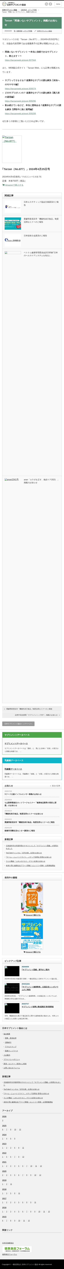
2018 (4, 1189)
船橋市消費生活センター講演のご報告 (20, 831)
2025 (4, 1126)
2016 (4, 1208)
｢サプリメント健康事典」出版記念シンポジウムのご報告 (40, 988)
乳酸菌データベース (13, 769)
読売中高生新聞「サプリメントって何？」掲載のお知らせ (36, 715)
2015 (4, 1217)
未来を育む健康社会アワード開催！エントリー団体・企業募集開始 (30, 865)
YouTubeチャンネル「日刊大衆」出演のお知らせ (24, 853)
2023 (4, 1144)
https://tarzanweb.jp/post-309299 (20, 113)
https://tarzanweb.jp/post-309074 (20, 88)
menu (58, 4)
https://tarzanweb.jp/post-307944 (20, 60)
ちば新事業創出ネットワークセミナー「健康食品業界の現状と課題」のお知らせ (30, 804)
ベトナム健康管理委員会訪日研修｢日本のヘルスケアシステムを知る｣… (41, 254)
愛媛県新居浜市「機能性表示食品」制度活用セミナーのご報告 (41, 220)
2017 (4, 1199)
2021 (4, 1162)
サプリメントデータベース (16, 743)
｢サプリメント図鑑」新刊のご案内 (35, 970)
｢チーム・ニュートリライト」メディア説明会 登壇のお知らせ (28, 857)
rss (46, 4)
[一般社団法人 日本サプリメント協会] (18, 4)
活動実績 (24, 10)
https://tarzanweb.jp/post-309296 (20, 101)
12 (20, 1129)
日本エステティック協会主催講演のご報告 (41, 203)
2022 (4, 1153)
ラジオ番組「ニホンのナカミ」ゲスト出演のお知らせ (25, 861)
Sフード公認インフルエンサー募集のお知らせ (23, 794)
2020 (4, 1171)
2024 (4, 1135)
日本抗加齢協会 (8, 1243)
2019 (4, 1180)
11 (23, 1148)
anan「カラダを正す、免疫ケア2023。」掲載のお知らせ (41, 481)
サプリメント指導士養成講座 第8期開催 (38, 1007)
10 (31, 1166)
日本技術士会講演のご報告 (35, 236)
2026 (4, 1116)
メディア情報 (32, 10)
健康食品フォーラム (9, 1254)
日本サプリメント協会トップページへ (18, 724)
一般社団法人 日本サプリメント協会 (24, 1264)
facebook (50, 4)
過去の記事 (56, 786)
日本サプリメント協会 (44, 31)
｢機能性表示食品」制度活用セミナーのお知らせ (24, 814)
